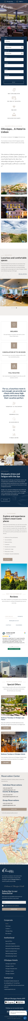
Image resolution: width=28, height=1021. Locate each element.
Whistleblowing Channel (11, 953)
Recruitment (8, 933)
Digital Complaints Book (11, 951)
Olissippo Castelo (9, 971)
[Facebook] (8, 1011)
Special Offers (8, 941)
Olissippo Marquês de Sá (11, 968)
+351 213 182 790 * (8, 788)
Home (6, 923)
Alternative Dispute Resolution (12, 946)
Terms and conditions (10, 943)
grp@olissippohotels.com (9, 805)
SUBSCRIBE (14, 909)
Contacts (7, 928)
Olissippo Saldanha (9, 973)
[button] (2, 454)
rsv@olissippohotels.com (9, 790)
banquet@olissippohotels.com (10, 796)
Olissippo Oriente (9, 966)
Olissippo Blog (8, 931)
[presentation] (3, 292)
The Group (7, 926)
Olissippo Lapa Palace (10, 963)
